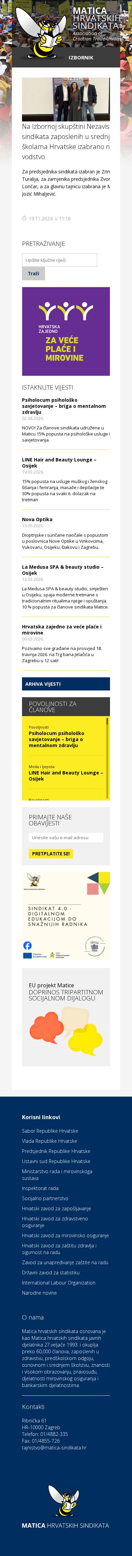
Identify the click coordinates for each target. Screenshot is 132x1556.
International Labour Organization (58, 1282)
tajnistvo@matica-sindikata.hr (54, 1447)
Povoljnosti (39, 727)
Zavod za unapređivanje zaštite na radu (65, 1262)
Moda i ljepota (41, 766)
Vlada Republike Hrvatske (49, 1141)
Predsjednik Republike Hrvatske (56, 1151)
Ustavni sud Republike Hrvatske (56, 1161)
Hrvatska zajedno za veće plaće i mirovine (62, 629)
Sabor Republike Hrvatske (50, 1131)
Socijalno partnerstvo (45, 1198)
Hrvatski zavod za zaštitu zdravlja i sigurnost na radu (59, 1248)
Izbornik (81, 57)
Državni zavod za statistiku (51, 1272)
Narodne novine (39, 1293)
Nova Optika (37, 519)
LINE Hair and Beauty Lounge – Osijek (59, 462)
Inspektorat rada (40, 1188)
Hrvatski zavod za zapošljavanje (56, 1208)
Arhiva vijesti (43, 684)
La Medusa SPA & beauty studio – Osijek (63, 570)
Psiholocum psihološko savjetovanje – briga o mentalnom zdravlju (64, 406)
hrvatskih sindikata (97, 24)
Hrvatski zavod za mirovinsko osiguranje (65, 1235)
